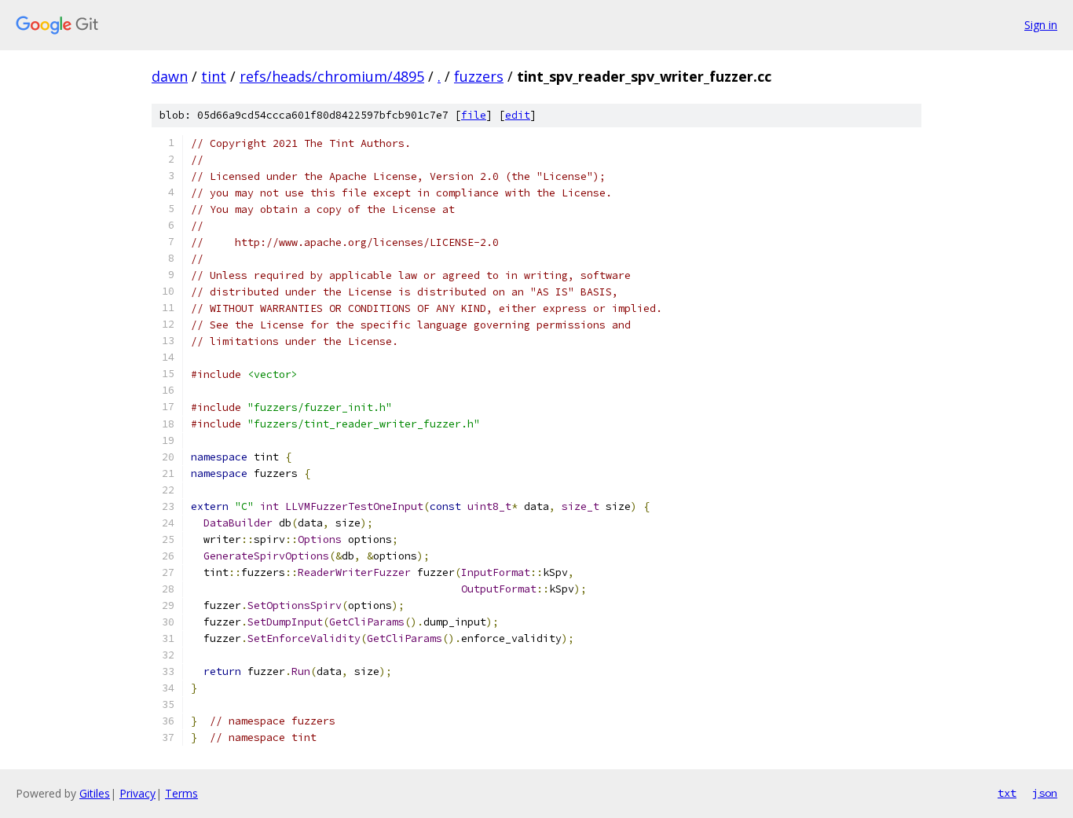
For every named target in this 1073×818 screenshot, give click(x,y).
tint (213, 76)
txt (1007, 793)
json (1044, 793)
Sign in (1040, 24)
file (473, 115)
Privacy (137, 793)
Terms (181, 793)
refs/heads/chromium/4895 (332, 76)
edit (517, 115)
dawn (170, 76)
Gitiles (94, 793)
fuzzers (479, 76)
